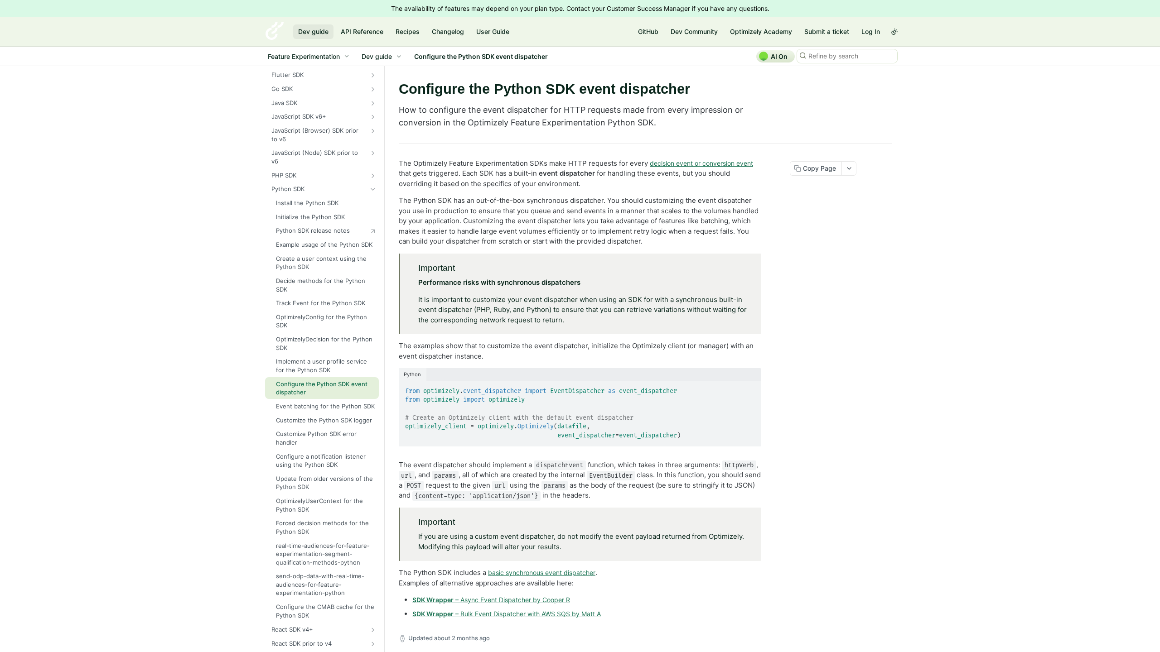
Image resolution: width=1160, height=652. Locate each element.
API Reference (362, 31)
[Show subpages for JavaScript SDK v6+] (373, 116)
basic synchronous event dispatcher (541, 572)
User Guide (492, 31)
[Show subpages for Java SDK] (373, 103)
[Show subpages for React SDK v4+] (373, 629)
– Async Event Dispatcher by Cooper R (491, 600)
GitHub (648, 31)
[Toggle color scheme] (894, 31)
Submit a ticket (826, 31)
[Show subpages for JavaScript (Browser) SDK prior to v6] (373, 130)
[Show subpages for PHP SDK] (373, 175)
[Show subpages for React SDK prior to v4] (373, 643)
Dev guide (313, 31)
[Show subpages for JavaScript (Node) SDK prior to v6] (373, 153)
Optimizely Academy (761, 31)
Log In (870, 31)
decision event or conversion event (701, 163)
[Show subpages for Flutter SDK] (373, 75)
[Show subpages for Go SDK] (373, 89)
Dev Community (694, 31)
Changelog (448, 31)
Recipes (408, 31)
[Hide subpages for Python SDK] (373, 189)
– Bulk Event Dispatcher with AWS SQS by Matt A (506, 614)
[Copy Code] (750, 388)
